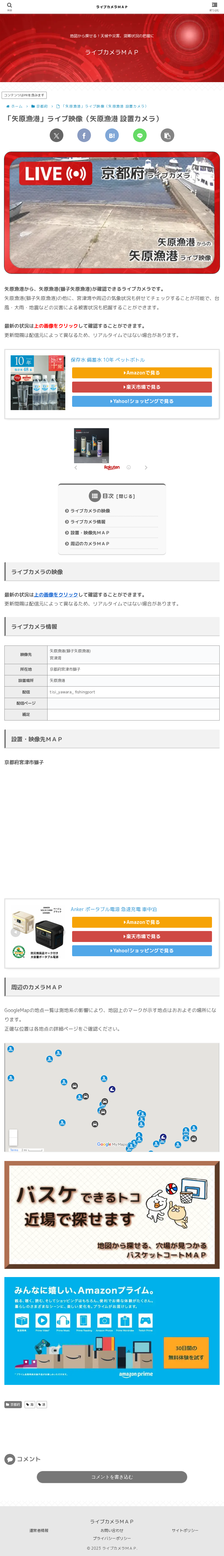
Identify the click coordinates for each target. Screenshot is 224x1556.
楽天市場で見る (143, 387)
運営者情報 (38, 1530)
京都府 (15, 1404)
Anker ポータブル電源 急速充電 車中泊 (114, 909)
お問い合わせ (112, 1530)
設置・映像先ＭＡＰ (90, 533)
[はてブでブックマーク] (112, 135)
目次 (108, 496)
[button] (167, 135)
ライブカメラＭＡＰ (112, 6)
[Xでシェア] (56, 135)
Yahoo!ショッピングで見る (143, 401)
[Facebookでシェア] (84, 135)
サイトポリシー (185, 1530)
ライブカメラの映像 (90, 511)
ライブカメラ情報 (87, 522)
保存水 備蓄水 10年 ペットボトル (108, 359)
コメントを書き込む (112, 1477)
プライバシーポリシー (112, 1538)
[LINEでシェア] (140, 135)
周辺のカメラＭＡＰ (90, 544)
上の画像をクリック (56, 594)
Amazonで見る (143, 372)
